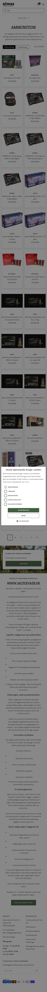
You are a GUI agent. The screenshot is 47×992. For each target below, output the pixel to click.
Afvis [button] (23, 516)
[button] (23, 521)
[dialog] (23, 496)
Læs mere (25, 482)
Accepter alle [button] (23, 510)
